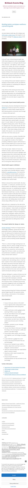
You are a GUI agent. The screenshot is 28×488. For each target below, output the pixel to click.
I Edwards (4, 390)
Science (3, 430)
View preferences (14, 483)
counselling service (12, 172)
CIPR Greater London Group (11, 369)
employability (9, 454)
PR (21, 383)
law (20, 458)
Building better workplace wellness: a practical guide (14, 25)
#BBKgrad (5, 443)
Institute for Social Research (8, 425)
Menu (14, 11)
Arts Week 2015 (18, 445)
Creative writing (20, 452)
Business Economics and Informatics (14, 380)
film (24, 454)
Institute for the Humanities (8, 423)
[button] (26, 461)
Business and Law (17, 378)
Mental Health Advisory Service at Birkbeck (15, 374)
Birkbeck (4, 380)
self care (16, 385)
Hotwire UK (4, 107)
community (14, 452)
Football (3, 455)
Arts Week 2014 (11, 445)
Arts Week (21, 444)
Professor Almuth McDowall (11, 373)
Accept (14, 475)
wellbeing (6, 387)
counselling (11, 381)
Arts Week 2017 (5, 447)
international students (10, 458)
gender (8, 455)
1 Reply (3, 29)
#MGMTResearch (6, 444)
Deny (14, 479)
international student (12, 457)
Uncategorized (5, 434)
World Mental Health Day (10, 389)
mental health (17, 383)
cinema (9, 452)
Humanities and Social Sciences (9, 428)
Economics (4, 454)
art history (15, 444)
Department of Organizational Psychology (14, 367)
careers (4, 452)
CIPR (24, 380)
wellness (10, 387)
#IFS (9, 443)
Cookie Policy (13, 486)
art (11, 444)
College (3, 421)
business (21, 447)
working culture (16, 387)
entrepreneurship (17, 454)
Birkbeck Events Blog (14, 3)
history (22, 456)
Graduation (15, 455)
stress (20, 385)
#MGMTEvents (14, 443)
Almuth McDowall (6, 227)
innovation (4, 457)
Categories (4, 432)
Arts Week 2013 (5, 445)
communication (5, 381)
